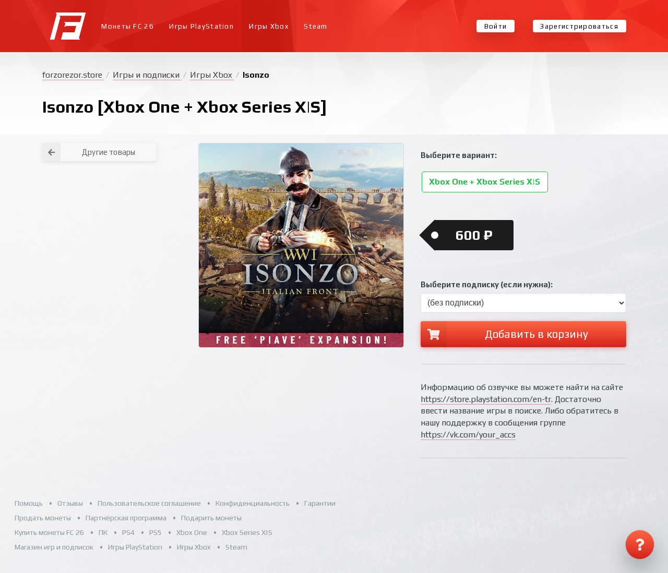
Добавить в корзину (536, 333)
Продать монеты (43, 518)
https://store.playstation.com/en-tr (486, 399)
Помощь (29, 503)
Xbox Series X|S (247, 532)
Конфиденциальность (253, 503)
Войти (495, 26)
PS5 (155, 532)
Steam (316, 26)
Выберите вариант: (459, 155)
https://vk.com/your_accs (468, 435)
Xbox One (191, 532)
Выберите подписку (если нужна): (487, 284)
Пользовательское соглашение (149, 503)
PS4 (128, 532)
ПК (103, 532)
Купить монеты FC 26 (49, 532)
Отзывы (70, 503)
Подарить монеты (211, 518)
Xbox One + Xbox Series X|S (484, 182)
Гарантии (320, 503)
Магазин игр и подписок (54, 547)
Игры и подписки (147, 75)
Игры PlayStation (201, 26)
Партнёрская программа (126, 518)
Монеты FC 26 (127, 26)
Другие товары (108, 152)
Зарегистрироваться (579, 26)
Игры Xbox (269, 26)
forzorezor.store (73, 75)
